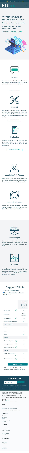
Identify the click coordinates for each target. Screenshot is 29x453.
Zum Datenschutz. (23, 388)
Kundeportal (4, 443)
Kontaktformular (5, 434)
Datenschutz (4, 447)
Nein (5, 292)
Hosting (3, 418)
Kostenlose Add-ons (12, 1)
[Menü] (25, 5)
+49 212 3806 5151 (6, 430)
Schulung (4, 421)
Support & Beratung (6, 419)
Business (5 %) (13, 292)
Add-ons (3, 415)
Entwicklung (4, 417)
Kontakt (19, 1)
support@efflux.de (5, 428)
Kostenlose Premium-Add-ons (10, 321)
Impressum (4, 448)
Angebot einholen (5, 433)
